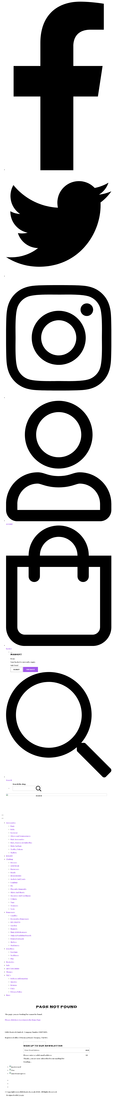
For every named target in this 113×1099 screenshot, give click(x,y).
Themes (9, 972)
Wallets (13, 852)
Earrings (14, 952)
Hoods (13, 872)
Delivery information (19, 978)
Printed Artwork (17, 939)
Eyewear (14, 833)
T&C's (8, 975)
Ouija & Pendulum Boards (20, 935)
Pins (12, 958)
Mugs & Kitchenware (18, 932)
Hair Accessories (17, 839)
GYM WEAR (14, 866)
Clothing (9, 859)
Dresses (13, 862)
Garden (13, 925)
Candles (13, 915)
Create (21, 1095)
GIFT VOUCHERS (12, 968)
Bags (12, 826)
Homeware (10, 912)
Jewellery (10, 949)
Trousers (14, 905)
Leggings (14, 882)
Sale (8, 965)
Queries (13, 982)
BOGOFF (9, 856)
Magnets (13, 929)
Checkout (30, 669)
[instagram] (58, 397)
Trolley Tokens (16, 849)
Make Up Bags (16, 846)
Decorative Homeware (19, 919)
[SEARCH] (38, 788)
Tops (12, 902)
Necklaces (14, 955)
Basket (17, 669)
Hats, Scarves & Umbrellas (21, 842)
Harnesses (14, 869)
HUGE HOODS (15, 876)
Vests (12, 909)
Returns (13, 985)
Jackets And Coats (17, 879)
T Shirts (13, 899)
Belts (12, 829)
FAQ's (12, 988)
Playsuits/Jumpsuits (18, 889)
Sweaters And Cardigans (20, 896)
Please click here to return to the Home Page (23, 1020)
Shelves (13, 942)
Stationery (14, 945)
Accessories (11, 823)
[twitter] (58, 276)
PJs (11, 886)
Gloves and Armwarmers (20, 836)
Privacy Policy (16, 992)
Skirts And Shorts (17, 892)
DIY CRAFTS (15, 922)
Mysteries (10, 962)
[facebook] (58, 169)
